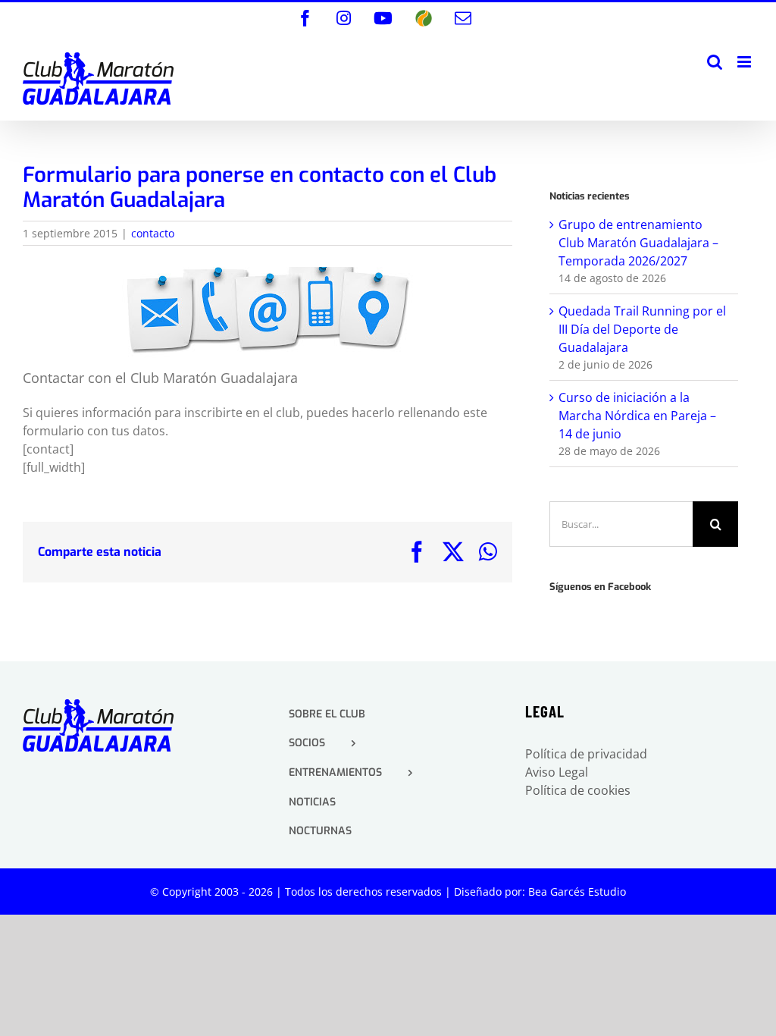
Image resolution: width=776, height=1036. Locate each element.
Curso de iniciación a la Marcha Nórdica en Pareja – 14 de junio (637, 415)
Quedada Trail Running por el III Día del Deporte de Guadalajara (642, 329)
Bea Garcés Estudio (577, 891)
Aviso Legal (556, 772)
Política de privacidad (586, 754)
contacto (152, 233)
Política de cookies (577, 790)
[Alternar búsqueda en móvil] (714, 62)
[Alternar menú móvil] (745, 62)
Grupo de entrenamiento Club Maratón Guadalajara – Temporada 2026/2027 (638, 242)
